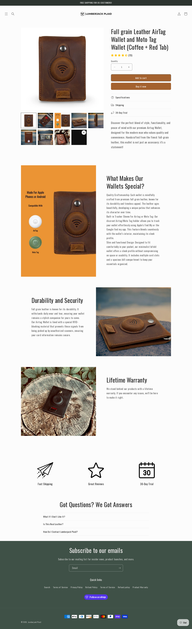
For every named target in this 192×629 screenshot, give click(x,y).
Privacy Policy (76, 587)
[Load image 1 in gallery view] (28, 120)
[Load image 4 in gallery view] (79, 120)
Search (47, 587)
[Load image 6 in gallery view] (28, 137)
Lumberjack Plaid (34, 622)
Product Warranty (140, 587)
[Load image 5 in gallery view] (96, 120)
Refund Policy (91, 587)
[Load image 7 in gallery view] (45, 137)
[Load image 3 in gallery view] (62, 120)
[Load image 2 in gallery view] (45, 120)
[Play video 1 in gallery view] (79, 137)
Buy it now (141, 86)
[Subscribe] (119, 568)
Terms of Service (60, 587)
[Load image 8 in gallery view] (62, 137)
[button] (6, 14)
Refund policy (124, 587)
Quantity (114, 61)
